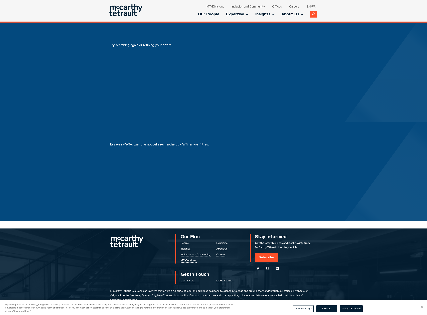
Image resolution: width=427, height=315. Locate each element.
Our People (208, 14)
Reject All (327, 309)
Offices (277, 6)
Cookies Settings (303, 309)
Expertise (235, 14)
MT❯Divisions (215, 6)
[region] (213, 307)
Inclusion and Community (248, 6)
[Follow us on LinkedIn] (277, 268)
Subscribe (266, 257)
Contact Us (187, 280)
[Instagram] (268, 268)
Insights (262, 14)
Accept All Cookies (351, 309)
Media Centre (224, 280)
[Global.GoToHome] (126, 11)
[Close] (421, 307)
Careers (294, 6)
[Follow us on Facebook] (258, 268)
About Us (290, 14)
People (185, 243)
